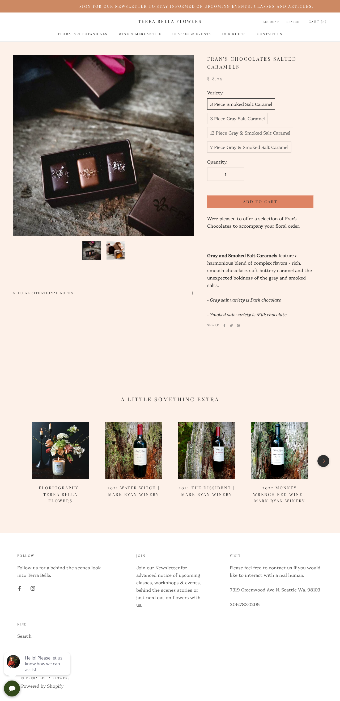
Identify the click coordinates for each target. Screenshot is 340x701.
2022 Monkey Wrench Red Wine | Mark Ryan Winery (279, 494)
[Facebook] (224, 325)
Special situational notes (43, 293)
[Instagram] (33, 587)
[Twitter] (231, 325)
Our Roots (234, 34)
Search (293, 22)
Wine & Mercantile (140, 34)
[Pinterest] (238, 325)
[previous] (17, 461)
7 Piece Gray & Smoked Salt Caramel (249, 147)
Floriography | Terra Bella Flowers (60, 494)
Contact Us (269, 34)
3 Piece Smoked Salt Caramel (241, 104)
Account (271, 22)
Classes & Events (191, 34)
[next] (323, 461)
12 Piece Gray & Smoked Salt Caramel (250, 133)
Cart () (318, 21)
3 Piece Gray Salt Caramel (237, 118)
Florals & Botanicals (83, 34)
